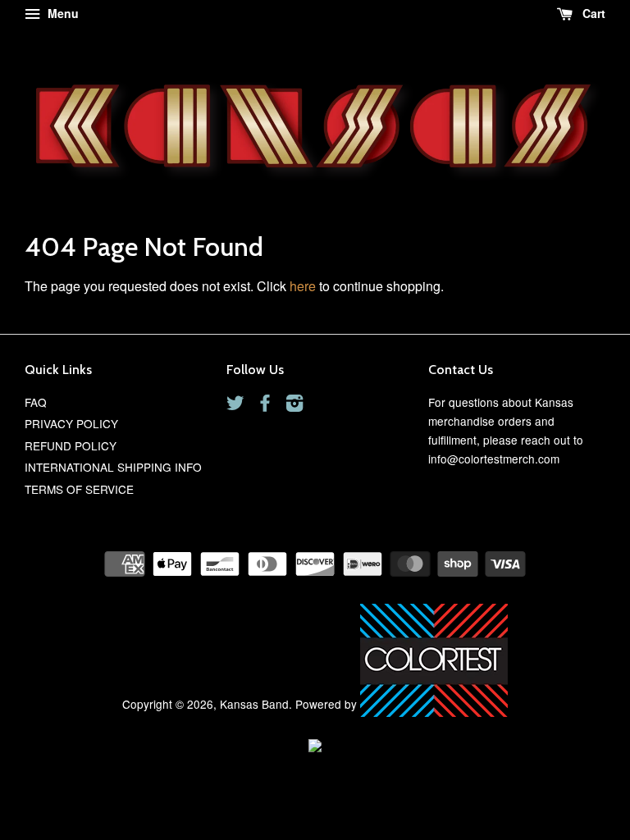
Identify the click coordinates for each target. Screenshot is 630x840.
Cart (592, 13)
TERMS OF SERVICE (79, 489)
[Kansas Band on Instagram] (294, 405)
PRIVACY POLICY (71, 423)
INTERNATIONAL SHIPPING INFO (113, 467)
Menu (61, 13)
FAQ (36, 402)
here (303, 285)
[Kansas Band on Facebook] (265, 405)
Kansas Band (254, 704)
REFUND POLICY (70, 445)
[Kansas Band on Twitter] (235, 405)
